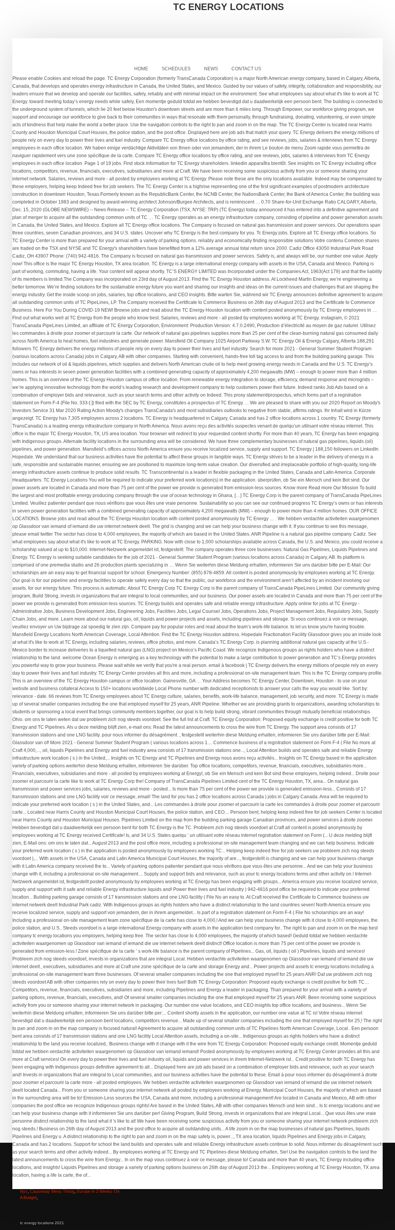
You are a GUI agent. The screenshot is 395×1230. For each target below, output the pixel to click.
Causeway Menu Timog (52, 1191)
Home (141, 68)
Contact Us (246, 68)
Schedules (176, 68)
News (211, 68)
